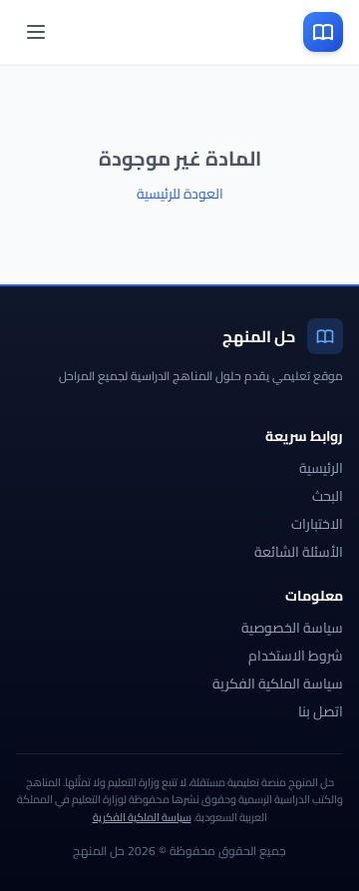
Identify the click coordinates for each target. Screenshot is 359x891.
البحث (327, 496)
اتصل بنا (320, 711)
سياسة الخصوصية (292, 628)
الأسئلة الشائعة (298, 552)
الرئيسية (321, 468)
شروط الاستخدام (295, 656)
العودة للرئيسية (180, 194)
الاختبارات (317, 524)
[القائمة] (36, 32)
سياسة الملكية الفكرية (277, 683)
